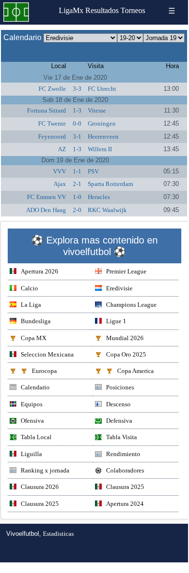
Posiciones (120, 387)
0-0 (77, 123)
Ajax (60, 183)
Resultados (102, 10)
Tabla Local (36, 437)
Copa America (135, 370)
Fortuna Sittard (46, 110)
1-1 (77, 171)
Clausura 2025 (125, 486)
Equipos (31, 404)
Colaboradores (125, 470)
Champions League (131, 304)
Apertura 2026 (39, 271)
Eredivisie (119, 288)
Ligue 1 (116, 321)
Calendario (35, 387)
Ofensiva (32, 420)
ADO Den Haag (46, 210)
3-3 (77, 88)
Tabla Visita (121, 437)
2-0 (77, 210)
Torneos (133, 10)
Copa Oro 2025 (126, 354)
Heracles (99, 197)
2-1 (77, 183)
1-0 (77, 197)
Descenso (118, 404)
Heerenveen (103, 136)
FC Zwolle (52, 88)
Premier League (126, 271)
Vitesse (97, 110)
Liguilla (31, 454)
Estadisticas (58, 533)
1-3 (77, 110)
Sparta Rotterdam (110, 183)
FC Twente (52, 123)
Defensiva (119, 420)
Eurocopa (44, 370)
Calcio (29, 288)
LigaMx (71, 10)
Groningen (102, 123)
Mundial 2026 (125, 338)
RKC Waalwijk (107, 210)
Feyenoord (52, 136)
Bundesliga (36, 321)
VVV (59, 171)
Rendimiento (123, 454)
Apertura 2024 (125, 503)
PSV (93, 171)
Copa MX (33, 338)
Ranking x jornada (45, 470)
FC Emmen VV (46, 197)
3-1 (77, 136)
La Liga (31, 304)
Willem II (100, 149)
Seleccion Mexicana (47, 354)
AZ (62, 149)
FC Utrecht (102, 88)
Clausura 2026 (40, 486)
